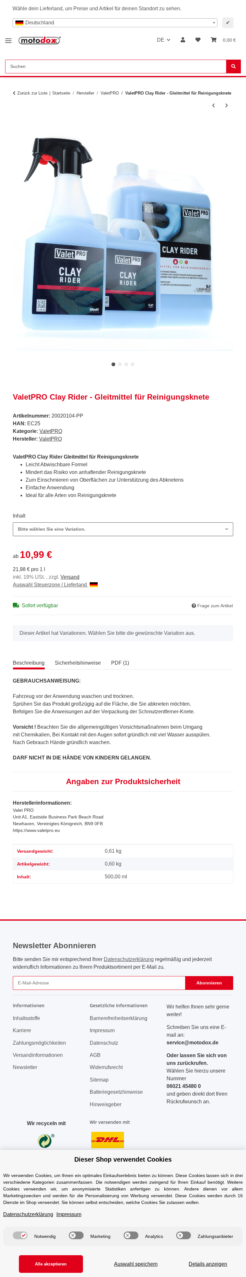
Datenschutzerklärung (129, 959)
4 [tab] (133, 364)
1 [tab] (113, 364)
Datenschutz (104, 1043)
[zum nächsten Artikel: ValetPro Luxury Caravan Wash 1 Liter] (226, 105)
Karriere (22, 1030)
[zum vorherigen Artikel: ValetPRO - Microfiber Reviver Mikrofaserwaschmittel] (213, 105)
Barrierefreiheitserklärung (118, 1018)
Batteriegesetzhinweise (116, 1092)
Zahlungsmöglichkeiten (39, 1043)
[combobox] (114, 22)
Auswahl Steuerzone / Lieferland (50, 584)
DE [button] (160, 40)
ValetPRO (50, 431)
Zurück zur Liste (32, 93)
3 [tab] (126, 364)
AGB (95, 1055)
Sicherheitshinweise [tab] (78, 663)
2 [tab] (120, 364)
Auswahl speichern (136, 1264)
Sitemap (99, 1079)
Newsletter (25, 1067)
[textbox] (115, 23)
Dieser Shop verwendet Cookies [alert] (123, 1159)
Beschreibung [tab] (29, 663)
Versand (70, 577)
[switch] (20, 1235)
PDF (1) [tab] (120, 663)
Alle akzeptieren (51, 1264)
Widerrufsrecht (106, 1067)
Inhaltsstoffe (26, 1018)
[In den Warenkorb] (18, 126)
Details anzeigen (208, 1264)
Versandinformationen (38, 1055)
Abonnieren (209, 982)
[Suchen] (233, 66)
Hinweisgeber (105, 1104)
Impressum (102, 1030)
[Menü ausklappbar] (8, 38)
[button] (183, 40)
